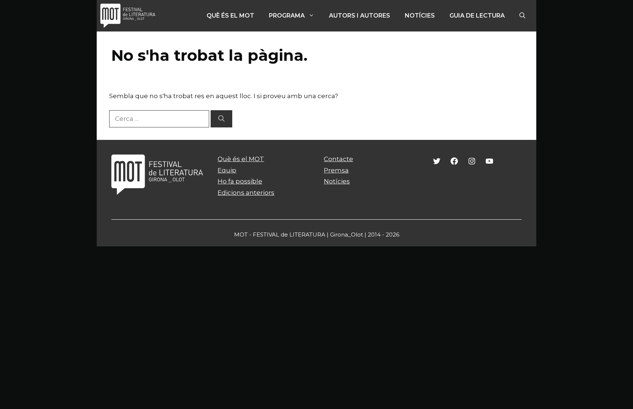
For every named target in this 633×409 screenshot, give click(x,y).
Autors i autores (359, 15)
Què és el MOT (230, 15)
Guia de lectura (477, 15)
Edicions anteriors (246, 192)
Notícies (420, 15)
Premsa (336, 170)
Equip (227, 170)
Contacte (338, 159)
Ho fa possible (240, 181)
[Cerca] (221, 119)
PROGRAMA (287, 15)
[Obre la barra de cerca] (522, 16)
